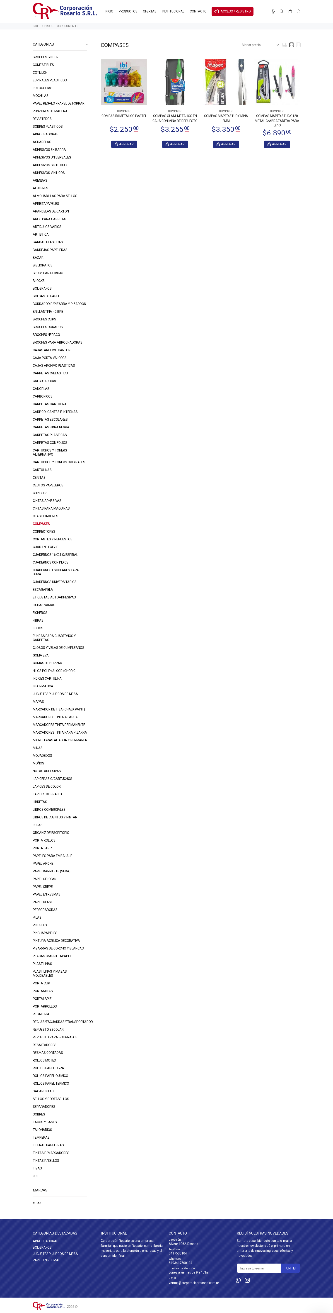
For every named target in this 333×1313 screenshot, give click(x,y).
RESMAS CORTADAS (48, 1052)
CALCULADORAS (45, 381)
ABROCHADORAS (45, 134)
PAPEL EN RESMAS (46, 894)
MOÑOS (38, 763)
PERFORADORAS (45, 910)
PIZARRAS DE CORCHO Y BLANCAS (58, 948)
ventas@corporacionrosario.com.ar (194, 1283)
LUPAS (38, 825)
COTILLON (40, 72)
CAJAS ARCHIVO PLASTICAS (54, 365)
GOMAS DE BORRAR (47, 663)
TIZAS (37, 1168)
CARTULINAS (42, 470)
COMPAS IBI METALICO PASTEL (124, 116)
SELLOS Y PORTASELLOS (51, 1099)
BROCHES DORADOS (48, 327)
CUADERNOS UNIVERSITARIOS (55, 582)
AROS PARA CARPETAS (50, 219)
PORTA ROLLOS (44, 840)
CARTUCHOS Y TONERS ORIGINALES (59, 462)
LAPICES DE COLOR (47, 786)
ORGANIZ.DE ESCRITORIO (51, 833)
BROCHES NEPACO (46, 335)
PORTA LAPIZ (42, 848)
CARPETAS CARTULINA (50, 404)
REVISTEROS (42, 119)
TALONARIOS (42, 1130)
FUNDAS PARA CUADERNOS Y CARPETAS (54, 638)
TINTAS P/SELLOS (46, 1160)
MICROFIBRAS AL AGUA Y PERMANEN (60, 740)
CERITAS (39, 477)
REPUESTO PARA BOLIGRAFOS (55, 1037)
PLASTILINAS (42, 964)
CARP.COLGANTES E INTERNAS (55, 412)
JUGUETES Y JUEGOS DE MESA (55, 694)
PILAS (37, 917)
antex (37, 1202)
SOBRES (39, 1114)
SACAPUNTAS (43, 1091)
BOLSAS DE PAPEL (46, 296)
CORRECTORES (44, 531)
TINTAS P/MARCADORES (51, 1153)
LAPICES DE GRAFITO (48, 794)
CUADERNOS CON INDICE (50, 562)
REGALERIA (41, 1014)
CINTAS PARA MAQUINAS (51, 508)
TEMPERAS (41, 1137)
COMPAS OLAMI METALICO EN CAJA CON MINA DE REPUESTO (175, 118)
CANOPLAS (41, 388)
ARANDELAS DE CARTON (51, 211)
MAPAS (38, 701)
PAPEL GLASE (43, 902)
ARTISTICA (41, 234)
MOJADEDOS (42, 755)
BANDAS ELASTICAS (48, 242)
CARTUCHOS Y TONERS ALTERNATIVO (50, 452)
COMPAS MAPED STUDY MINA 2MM (226, 118)
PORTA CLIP (41, 983)
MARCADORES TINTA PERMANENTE (59, 725)
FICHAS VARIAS (44, 605)
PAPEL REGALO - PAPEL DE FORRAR (58, 103)
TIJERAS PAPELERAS (48, 1145)
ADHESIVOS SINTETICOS (50, 165)
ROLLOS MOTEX (44, 1060)
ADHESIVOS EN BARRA (49, 149)
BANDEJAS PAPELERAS (50, 250)
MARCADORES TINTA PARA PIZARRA (60, 732)
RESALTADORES (44, 1045)
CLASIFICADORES (45, 516)
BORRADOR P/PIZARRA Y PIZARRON (59, 304)
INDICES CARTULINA (47, 678)
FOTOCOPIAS (42, 88)
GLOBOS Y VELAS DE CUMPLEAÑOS (58, 647)
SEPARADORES (44, 1106)
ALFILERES (40, 188)
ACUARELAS (42, 142)
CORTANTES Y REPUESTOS (52, 539)
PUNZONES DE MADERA (50, 111)
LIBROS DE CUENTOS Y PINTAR (55, 817)
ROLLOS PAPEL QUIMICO (50, 1076)
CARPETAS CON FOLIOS (50, 442)
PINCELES (40, 925)
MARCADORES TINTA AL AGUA (55, 717)
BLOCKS (39, 281)
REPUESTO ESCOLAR (48, 1029)
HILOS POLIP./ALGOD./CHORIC (54, 671)
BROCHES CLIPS (44, 319)
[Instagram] (247, 1280)
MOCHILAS (40, 96)
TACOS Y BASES (45, 1122)
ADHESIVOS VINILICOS (49, 173)
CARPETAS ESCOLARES (50, 419)
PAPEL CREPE (43, 886)
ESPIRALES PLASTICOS (50, 80)
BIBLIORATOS (43, 265)
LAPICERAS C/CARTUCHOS (52, 779)
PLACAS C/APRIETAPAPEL (52, 956)
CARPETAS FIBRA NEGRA (51, 427)
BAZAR (38, 257)
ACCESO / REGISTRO (236, 11)
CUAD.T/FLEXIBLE (45, 547)
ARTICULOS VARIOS (47, 227)
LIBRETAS (40, 802)
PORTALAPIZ (42, 999)
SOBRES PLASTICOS (48, 126)
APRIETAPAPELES (46, 203)
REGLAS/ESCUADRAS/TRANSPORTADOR (60, 1022)
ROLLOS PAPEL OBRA (48, 1068)
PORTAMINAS (43, 991)
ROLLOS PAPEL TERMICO (51, 1083)
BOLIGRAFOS (42, 288)
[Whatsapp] (238, 1280)
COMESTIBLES (43, 65)
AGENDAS (40, 180)
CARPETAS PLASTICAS (50, 435)
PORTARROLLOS (45, 1006)
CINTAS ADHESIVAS (47, 501)
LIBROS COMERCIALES (49, 809)
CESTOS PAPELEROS (48, 485)
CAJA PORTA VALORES (50, 358)
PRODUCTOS (52, 26)
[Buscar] (282, 11)
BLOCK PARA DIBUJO (48, 273)
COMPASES (71, 26)
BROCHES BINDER (45, 57)
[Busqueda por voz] (273, 11)
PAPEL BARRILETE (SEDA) (51, 871)
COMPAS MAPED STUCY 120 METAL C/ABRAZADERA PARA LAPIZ (277, 121)
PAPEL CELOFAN (44, 879)
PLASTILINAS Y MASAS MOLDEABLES (50, 973)
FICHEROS (40, 613)
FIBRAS (38, 620)
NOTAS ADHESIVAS (47, 771)
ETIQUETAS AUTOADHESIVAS (54, 597)
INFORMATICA (43, 686)
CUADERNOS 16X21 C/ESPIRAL (55, 554)
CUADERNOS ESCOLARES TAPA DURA (56, 572)
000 (35, 1176)
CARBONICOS (43, 396)
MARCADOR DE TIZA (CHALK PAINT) (59, 709)
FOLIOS (38, 628)
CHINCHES (40, 493)
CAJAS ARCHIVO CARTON (51, 350)
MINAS (38, 748)
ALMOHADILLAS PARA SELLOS (55, 196)
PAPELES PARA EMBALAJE (52, 856)
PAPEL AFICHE (43, 863)
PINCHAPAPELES (45, 933)
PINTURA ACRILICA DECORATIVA (56, 940)
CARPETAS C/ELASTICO (50, 373)
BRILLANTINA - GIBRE (48, 311)
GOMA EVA (41, 655)
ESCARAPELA (43, 589)
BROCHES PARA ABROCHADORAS (57, 342)
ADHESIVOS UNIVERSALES (52, 157)
